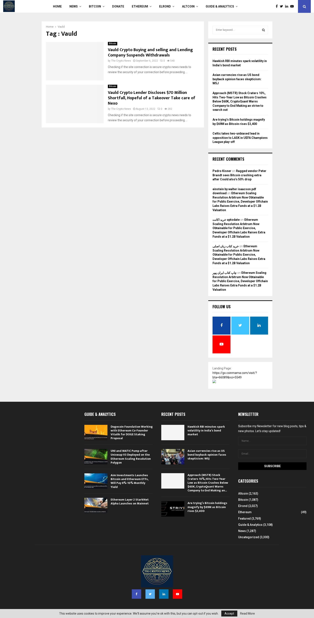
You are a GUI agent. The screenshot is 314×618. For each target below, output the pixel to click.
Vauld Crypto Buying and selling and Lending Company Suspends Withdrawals (150, 52)
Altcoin (188, 6)
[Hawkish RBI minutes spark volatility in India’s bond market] (172, 432)
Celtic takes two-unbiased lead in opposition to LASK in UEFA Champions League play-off (240, 138)
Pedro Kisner (222, 171)
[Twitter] (282, 6)
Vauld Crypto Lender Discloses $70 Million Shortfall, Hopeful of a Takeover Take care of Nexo (151, 98)
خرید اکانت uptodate (226, 219)
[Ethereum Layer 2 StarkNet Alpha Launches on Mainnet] (95, 505)
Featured (244, 518)
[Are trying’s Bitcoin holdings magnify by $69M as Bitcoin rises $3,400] (172, 509)
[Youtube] (293, 6)
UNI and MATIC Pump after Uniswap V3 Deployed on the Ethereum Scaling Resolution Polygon (131, 456)
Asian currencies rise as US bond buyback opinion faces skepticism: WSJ (237, 79)
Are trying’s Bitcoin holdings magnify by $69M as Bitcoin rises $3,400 (207, 507)
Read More (247, 613)
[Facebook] (278, 6)
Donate (118, 6)
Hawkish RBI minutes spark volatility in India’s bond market (206, 430)
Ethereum (140, 6)
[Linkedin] (287, 6)
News (73, 6)
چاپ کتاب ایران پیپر (225, 272)
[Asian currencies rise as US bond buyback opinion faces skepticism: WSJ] (172, 456)
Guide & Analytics (220, 6)
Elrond (165, 6)
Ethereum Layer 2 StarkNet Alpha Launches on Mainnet (130, 501)
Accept (229, 613)
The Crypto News (121, 60)
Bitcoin (95, 6)
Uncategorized (248, 537)
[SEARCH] (263, 30)
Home (57, 6)
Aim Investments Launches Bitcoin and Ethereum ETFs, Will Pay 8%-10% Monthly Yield (129, 481)
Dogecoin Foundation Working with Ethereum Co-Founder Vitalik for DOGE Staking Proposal (132, 432)
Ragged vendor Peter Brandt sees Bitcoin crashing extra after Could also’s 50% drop (239, 175)
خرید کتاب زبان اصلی (226, 246)
